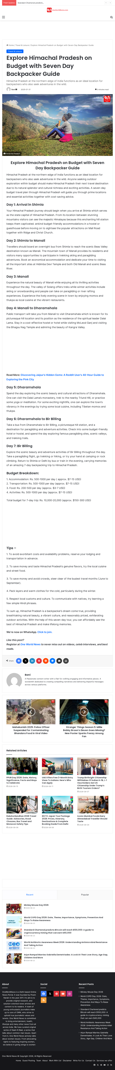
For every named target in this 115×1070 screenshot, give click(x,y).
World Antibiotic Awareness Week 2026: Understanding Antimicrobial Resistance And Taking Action (96, 1025)
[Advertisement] (53, 29)
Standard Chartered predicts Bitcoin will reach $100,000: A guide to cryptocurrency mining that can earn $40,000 (59, 931)
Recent (29, 894)
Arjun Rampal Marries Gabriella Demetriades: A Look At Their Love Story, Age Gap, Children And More (96, 1036)
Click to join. (44, 632)
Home (11, 45)
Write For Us (78, 1060)
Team (38, 1060)
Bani (13, 89)
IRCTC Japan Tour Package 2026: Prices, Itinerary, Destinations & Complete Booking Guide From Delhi (56, 820)
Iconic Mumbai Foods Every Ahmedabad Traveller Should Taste (92, 819)
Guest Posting (28, 1060)
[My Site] (57, 10)
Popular (85, 894)
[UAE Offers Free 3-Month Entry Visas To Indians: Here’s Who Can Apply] (57, 766)
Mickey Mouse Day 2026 (36, 905)
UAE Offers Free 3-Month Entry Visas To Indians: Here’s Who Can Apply (57, 780)
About (45, 1060)
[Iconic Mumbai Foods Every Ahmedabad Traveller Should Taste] (93, 804)
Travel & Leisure (22, 45)
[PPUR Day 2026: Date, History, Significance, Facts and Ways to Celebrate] (22, 766)
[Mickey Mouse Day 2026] (14, 909)
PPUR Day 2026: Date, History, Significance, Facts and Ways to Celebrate (21, 780)
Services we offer (104, 1060)
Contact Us (90, 1060)
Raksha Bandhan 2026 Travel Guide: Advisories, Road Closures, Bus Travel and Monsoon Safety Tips (21, 820)
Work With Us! (55, 1060)
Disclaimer (67, 1060)
